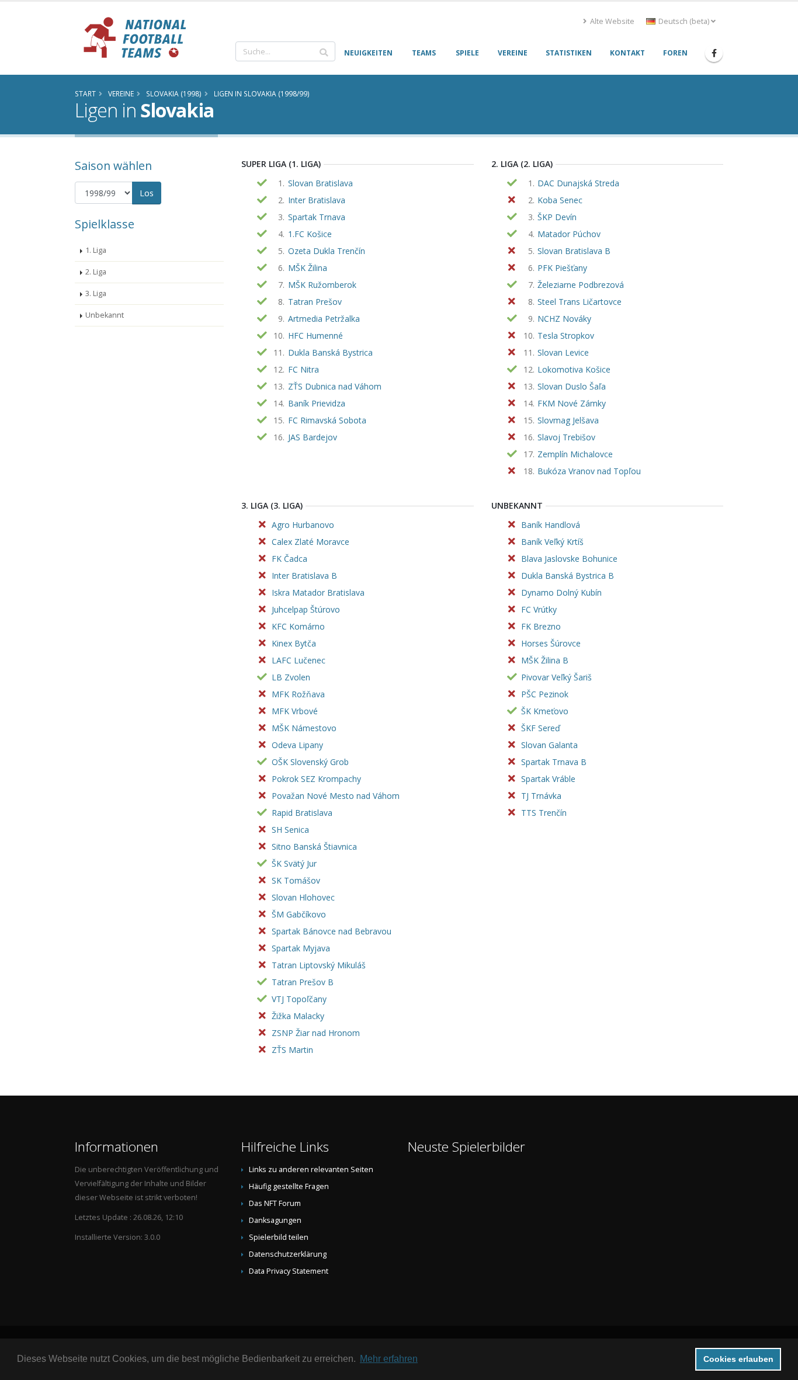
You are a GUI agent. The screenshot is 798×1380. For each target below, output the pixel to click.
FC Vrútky (539, 609)
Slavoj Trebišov (566, 437)
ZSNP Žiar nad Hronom (316, 1032)
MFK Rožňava (298, 694)
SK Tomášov (296, 880)
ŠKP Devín (557, 217)
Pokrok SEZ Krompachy (316, 778)
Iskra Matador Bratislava (318, 592)
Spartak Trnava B (554, 761)
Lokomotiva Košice (573, 369)
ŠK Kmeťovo (544, 711)
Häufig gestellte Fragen (289, 1186)
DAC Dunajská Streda (578, 183)
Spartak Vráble (548, 778)
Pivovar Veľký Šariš (556, 677)
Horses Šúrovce (551, 643)
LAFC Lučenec (298, 660)
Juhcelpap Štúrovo (306, 609)
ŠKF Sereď (540, 728)
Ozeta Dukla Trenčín (326, 250)
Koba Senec (559, 200)
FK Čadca (289, 558)
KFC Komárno (298, 626)
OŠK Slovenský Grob (310, 761)
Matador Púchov (569, 233)
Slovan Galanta (549, 744)
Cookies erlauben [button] (738, 1359)
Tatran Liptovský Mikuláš (319, 965)
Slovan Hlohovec (303, 897)
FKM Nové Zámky (571, 403)
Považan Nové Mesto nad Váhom (336, 795)
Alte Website (611, 21)
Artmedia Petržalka (324, 318)
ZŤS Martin (292, 1049)
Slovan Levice (563, 352)
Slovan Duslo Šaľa (571, 386)
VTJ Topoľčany (299, 998)
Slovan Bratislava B (573, 250)
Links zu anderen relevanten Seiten (311, 1169)
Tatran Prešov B (303, 982)
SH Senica (290, 829)
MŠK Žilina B (544, 660)
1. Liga (95, 250)
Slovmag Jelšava (568, 420)
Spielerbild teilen (278, 1237)
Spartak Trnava (316, 217)
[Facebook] (714, 53)
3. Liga (95, 293)
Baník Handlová (550, 524)
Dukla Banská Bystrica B (567, 575)
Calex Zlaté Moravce (310, 541)
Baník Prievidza (316, 403)
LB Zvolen (291, 677)
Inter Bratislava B (304, 575)
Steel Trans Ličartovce (579, 301)
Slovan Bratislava (320, 183)
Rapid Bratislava (302, 812)
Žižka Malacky (298, 1015)
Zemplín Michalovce (575, 454)
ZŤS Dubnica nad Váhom (334, 386)
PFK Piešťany (562, 267)
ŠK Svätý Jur (294, 863)
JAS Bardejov (312, 437)
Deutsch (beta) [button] (684, 21)
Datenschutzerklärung (288, 1254)
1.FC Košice (310, 233)
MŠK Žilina (307, 267)
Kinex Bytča (294, 643)
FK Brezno (541, 626)
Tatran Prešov (315, 301)
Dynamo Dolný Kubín (561, 592)
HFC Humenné (315, 335)
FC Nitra (303, 369)
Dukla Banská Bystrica (330, 352)
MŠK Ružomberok (322, 284)
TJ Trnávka (541, 795)
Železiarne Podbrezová (580, 284)
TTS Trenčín (544, 812)
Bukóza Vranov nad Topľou (589, 471)
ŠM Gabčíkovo (299, 914)
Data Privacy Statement (288, 1271)
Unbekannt (104, 315)
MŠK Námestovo (304, 728)
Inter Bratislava (316, 200)
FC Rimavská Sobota (327, 420)
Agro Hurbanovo (303, 524)
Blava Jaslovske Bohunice (569, 558)
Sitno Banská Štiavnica (314, 846)
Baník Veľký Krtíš (552, 541)
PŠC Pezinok (544, 694)
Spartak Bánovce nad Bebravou (331, 931)
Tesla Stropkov (565, 335)
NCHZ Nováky (564, 318)
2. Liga (95, 272)
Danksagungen (275, 1220)
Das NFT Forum (275, 1203)
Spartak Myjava (301, 948)
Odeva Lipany (297, 744)
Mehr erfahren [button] (389, 1359)
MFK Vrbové (295, 711)
